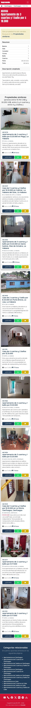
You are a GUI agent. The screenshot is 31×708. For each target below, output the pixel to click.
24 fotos (16, 152)
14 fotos (16, 526)
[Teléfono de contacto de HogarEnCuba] (8, 697)
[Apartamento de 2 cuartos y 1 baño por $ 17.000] (15, 546)
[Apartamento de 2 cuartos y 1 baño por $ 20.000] (15, 387)
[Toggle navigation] (27, 2)
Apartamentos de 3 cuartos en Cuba (15, 683)
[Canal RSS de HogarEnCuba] (19, 697)
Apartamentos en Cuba (11, 681)
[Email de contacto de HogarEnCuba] (4, 697)
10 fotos (16, 578)
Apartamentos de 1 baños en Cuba (15, 685)
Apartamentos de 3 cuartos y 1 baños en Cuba (17, 688)
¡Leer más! (8, 157)
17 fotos (16, 367)
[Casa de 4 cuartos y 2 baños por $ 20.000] (15, 335)
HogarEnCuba (5, 2)
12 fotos (17, 262)
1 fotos (15, 316)
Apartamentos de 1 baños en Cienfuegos (17, 663)
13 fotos (16, 206)
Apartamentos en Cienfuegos (13, 657)
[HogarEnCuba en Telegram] (23, 697)
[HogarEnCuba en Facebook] (12, 697)
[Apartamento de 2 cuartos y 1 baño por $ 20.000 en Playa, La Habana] (15, 118)
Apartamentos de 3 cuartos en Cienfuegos (13, 660)
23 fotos (16, 419)
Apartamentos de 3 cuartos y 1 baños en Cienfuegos (17, 666)
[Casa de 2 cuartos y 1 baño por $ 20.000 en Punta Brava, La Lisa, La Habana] (15, 282)
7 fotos (15, 470)
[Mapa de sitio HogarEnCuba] (26, 697)
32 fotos (16, 631)
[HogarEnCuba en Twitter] (15, 697)
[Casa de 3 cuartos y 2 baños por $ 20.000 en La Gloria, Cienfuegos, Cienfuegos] (15, 490)
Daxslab (23, 705)
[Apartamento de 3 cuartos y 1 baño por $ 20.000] (15, 439)
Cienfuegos (8, 6)
